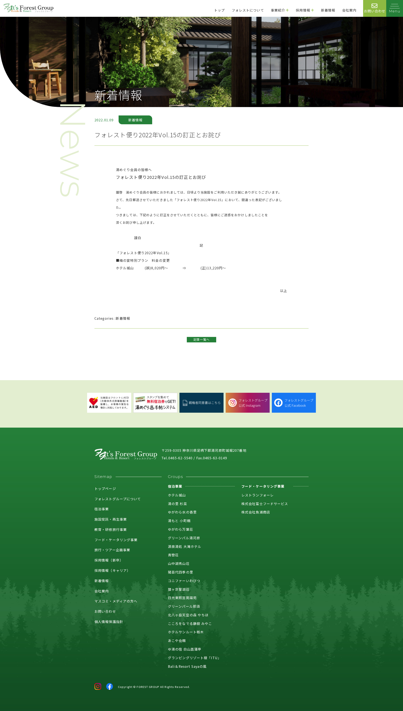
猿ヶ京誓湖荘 (179, 589)
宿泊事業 (101, 508)
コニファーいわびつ (184, 580)
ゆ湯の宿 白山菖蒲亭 (184, 649)
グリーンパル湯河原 (184, 537)
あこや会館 (177, 640)
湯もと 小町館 (179, 520)
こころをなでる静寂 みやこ (190, 623)
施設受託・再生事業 (110, 519)
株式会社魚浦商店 (255, 512)
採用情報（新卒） (108, 560)
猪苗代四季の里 (180, 572)
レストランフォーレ (257, 495)
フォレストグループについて (117, 498)
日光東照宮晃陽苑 (182, 597)
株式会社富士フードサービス (264, 503)
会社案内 (101, 590)
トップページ (105, 488)
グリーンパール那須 (184, 606)
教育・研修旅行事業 (110, 529)
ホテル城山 (177, 495)
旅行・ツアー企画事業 (112, 549)
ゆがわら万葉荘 (180, 529)
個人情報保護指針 (108, 621)
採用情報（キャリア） (112, 570)
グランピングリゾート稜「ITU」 (194, 657)
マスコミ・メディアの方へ (115, 601)
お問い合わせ (105, 611)
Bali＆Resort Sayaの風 (187, 666)
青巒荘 (173, 554)
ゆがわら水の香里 (182, 512)
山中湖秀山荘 (179, 563)
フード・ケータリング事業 (115, 539)
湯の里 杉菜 (177, 503)
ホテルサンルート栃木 (186, 631)
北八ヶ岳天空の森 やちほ (188, 614)
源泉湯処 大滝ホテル (184, 546)
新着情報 (101, 580)
